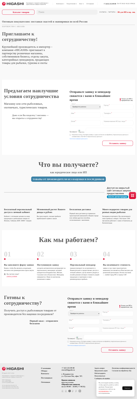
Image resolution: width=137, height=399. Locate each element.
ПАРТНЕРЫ (111, 12)
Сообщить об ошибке (102, 378)
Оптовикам (90, 4)
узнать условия (12, 276)
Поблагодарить (100, 373)
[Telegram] (62, 391)
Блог (80, 4)
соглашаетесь (104, 391)
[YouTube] (80, 391)
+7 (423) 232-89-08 (110, 4)
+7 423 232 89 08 (67, 368)
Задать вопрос (99, 368)
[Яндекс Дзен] (69, 391)
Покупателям (71, 4)
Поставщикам (46, 378)
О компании (46, 368)
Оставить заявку (117, 143)
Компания (59, 4)
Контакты (45, 374)
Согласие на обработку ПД (121, 371)
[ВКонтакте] (66, 391)
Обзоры (44, 371)
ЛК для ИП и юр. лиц (126, 12)
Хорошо (127, 388)
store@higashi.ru (68, 370)
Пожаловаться (99, 376)
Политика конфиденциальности (79, 138)
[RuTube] (73, 391)
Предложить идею (101, 371)
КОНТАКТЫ (102, 12)
